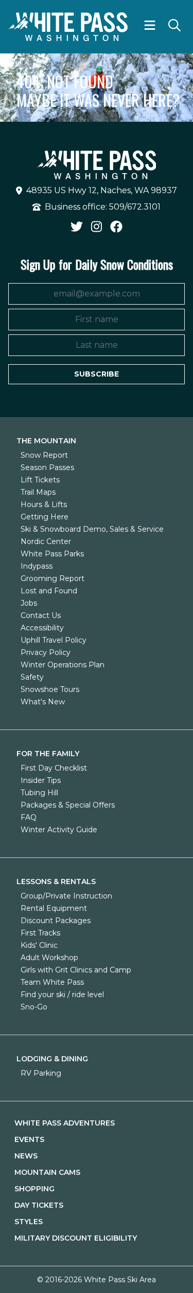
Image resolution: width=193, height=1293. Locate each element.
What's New (43, 701)
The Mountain (46, 440)
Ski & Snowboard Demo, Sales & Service (92, 529)
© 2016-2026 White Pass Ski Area (96, 1279)
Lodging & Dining (52, 1058)
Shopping (34, 1188)
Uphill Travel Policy (53, 640)
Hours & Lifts (44, 504)
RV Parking (41, 1073)
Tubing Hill (39, 792)
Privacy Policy (46, 652)
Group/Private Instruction (66, 896)
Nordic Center (46, 541)
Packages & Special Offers (68, 805)
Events (29, 1139)
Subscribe (96, 374)
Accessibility (42, 627)
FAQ (29, 817)
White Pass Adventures (64, 1123)
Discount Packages (56, 920)
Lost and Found (49, 590)
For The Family (47, 753)
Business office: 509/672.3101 (103, 207)
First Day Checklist (54, 768)
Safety (32, 677)
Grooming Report (52, 578)
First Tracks (40, 933)
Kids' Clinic (39, 945)
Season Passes (47, 467)
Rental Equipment (54, 908)
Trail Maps (38, 492)
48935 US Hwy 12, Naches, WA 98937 (101, 190)
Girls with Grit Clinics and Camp (76, 970)
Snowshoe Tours (50, 689)
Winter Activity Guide (59, 829)
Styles (28, 1221)
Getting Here (44, 516)
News (26, 1155)
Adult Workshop (49, 957)
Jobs (29, 603)
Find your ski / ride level (62, 994)
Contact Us (41, 615)
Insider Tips (41, 780)
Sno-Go (34, 1006)
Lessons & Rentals (56, 881)
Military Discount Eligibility (75, 1238)
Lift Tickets (40, 479)
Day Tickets (38, 1205)
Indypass (36, 566)
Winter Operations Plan (62, 664)
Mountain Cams (47, 1172)
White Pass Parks (52, 553)
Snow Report (44, 455)
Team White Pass (52, 982)
